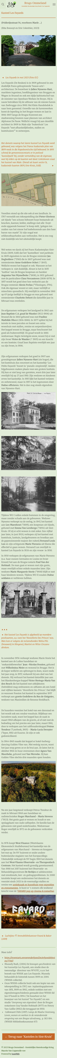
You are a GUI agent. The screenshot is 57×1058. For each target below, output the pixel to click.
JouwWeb (15, 1054)
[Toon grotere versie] (28, 189)
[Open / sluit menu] (54, 4)
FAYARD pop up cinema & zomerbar (36, 891)
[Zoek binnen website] (3, 4)
